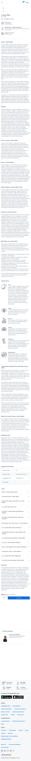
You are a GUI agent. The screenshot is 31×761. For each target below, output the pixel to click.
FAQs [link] (2, 724)
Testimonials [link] (12, 730)
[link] (6, 697)
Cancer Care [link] (20, 714)
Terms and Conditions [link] (14, 744)
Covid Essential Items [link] (18, 711)
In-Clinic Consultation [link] (20, 709)
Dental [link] (12, 714)
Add (4, 597)
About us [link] (3, 744)
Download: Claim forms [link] (18, 721)
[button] (23, 2)
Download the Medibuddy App (10, 693)
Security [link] (10, 733)
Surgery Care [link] (4, 714)
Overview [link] (3, 730)
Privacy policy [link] (5, 747)
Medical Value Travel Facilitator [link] (9, 736)
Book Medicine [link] (17, 706)
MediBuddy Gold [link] (5, 706)
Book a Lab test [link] (5, 711)
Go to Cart (18, 597)
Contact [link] (20, 730)
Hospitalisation (3, 718)
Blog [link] (26, 730)
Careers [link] (3, 733)
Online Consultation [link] (6, 709)
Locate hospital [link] (5, 721)
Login (27, 2)
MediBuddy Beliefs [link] (6, 739)
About (3, 727)
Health (3, 703)
